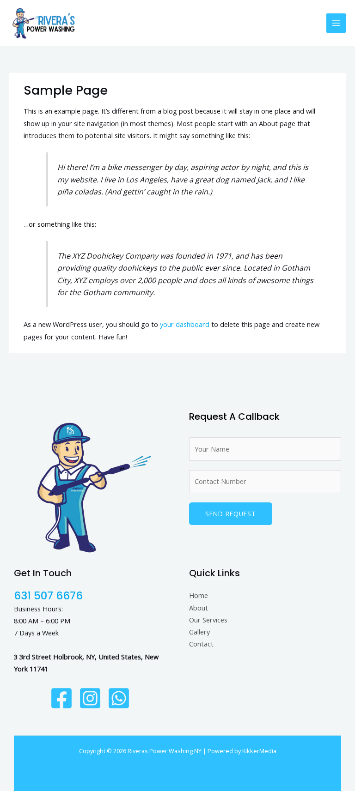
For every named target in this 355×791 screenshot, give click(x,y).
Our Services (208, 619)
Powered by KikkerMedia (242, 751)
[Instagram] (90, 698)
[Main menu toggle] (336, 23)
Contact (201, 643)
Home (198, 595)
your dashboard (184, 324)
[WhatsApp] (118, 698)
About (198, 607)
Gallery (199, 631)
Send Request (230, 513)
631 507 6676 (48, 595)
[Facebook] (61, 698)
